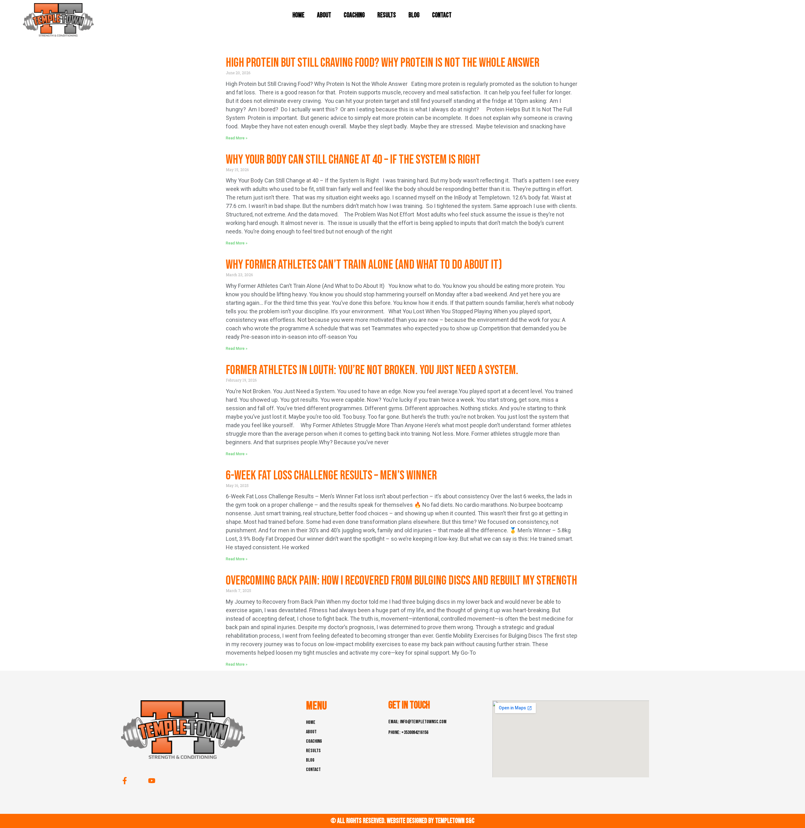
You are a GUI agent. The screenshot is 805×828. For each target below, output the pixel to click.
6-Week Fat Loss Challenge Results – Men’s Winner (331, 475)
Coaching (354, 15)
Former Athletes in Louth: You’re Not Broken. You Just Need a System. (372, 370)
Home (298, 15)
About (324, 15)
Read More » (236, 138)
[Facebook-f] (124, 780)
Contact (442, 15)
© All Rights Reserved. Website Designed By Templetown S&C (402, 821)
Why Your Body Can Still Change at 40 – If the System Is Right (353, 159)
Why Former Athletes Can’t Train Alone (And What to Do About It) (364, 264)
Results (386, 15)
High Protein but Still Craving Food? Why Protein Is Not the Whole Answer (382, 62)
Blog (413, 15)
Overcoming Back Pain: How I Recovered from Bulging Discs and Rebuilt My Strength (401, 580)
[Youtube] (151, 780)
